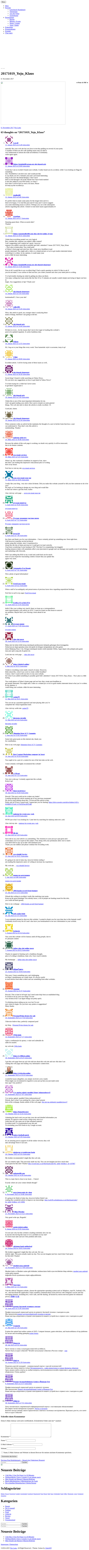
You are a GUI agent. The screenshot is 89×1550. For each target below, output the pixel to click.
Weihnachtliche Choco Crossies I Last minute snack (23, 1477)
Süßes (65, 1494)
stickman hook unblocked (22, 1246)
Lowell (15, 143)
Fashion (8, 1510)
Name (3, 1440)
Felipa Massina (18, 1212)
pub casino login (19, 914)
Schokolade (57, 1494)
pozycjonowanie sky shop (22, 1192)
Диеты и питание (41, 1408)
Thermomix (14, 12)
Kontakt (8, 31)
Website (3, 1448)
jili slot (15, 833)
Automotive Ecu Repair (22, 568)
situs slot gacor (18, 639)
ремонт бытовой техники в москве (26, 1306)
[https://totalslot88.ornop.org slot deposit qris (29, 164)
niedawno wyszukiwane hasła (24, 1152)
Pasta (41, 1494)
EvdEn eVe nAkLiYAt (21, 603)
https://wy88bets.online (21, 1056)
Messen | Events (15, 21)
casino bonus (33, 1333)
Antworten (26, 145)
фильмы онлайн (19, 718)
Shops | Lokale (15, 23)
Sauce (52, 1494)
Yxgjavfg (16, 1326)
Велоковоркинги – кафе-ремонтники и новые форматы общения (54, 1368)
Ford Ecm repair (19, 584)
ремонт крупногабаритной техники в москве (34, 1314)
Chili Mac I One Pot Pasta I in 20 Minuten (19, 1475)
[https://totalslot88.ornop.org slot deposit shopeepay (32, 265)
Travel (7, 1518)
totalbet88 (17, 195)
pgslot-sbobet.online (20, 1227)
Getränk (18, 1494)
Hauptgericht (36, 1494)
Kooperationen (10, 29)
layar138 (16, 534)
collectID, (16, 307)
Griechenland (23, 1494)
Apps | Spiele (14, 25)
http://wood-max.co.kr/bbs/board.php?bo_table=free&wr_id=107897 (51, 1164)
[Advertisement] (44, 51)
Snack (61, 1494)
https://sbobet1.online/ (21, 664)
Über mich (8, 33)
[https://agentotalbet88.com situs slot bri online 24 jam (33, 234)
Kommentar (5, 1437)
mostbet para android (21, 1266)
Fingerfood (12, 1494)
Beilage (3, 1494)
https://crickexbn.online (21, 1073)
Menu (3, 2)
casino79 (16, 697)
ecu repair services (20, 455)
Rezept (45, 1494)
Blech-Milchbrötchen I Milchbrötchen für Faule (21, 1481)
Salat (49, 1494)
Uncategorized (10, 1520)
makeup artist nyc (19, 438)
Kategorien (9, 27)
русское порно (18, 624)
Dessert (7, 1494)
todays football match (21, 1135)
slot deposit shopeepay (21, 292)
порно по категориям (21, 875)
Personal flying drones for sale (24, 1016)
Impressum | (5, 1544)
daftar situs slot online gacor (23, 948)
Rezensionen (9, 17)
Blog (7, 6)
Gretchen (16, 216)
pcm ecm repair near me (22, 478)
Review (8, 1516)
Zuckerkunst (14, 15)
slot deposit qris (19, 324)
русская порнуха (19, 503)
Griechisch (30, 1494)
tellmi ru (16, 1401)
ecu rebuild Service (20, 854)
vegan (75, 1494)
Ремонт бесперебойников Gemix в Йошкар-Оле (31, 1382)
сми (65, 1351)
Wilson (15, 342)
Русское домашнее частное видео (26, 518)
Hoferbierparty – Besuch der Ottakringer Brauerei (23, 1460)
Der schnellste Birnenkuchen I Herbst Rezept (20, 1483)
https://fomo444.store (21, 1112)
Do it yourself (10, 1508)
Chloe (15, 357)
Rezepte (8, 8)
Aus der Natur (14, 14)
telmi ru (16, 1360)
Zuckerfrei (3, 1496)
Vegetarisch (80, 1494)
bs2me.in (16, 931)
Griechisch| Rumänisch (17, 10)
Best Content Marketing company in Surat (29, 754)
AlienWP (48, 1548)
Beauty (7, 1506)
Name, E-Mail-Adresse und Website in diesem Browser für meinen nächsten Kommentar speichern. (37, 1452)
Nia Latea (17, 128)
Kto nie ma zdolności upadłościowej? (54, 1102)
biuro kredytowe (19, 791)
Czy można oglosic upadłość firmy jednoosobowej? (31, 1092)
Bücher (12, 19)
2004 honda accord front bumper (25, 891)
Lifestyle (8, 1514)
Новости (16, 1343)
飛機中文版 (15, 1296)
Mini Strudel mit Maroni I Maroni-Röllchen (20, 1479)
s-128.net (16, 773)
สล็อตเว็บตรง (18, 969)
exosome (16, 989)
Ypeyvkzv (17, 1285)
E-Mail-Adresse (7, 1444)
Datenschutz (14, 1544)
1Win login (17, 1035)
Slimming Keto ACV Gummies (24, 733)
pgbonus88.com (19, 1173)
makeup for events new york (23, 814)
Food (7, 1512)
